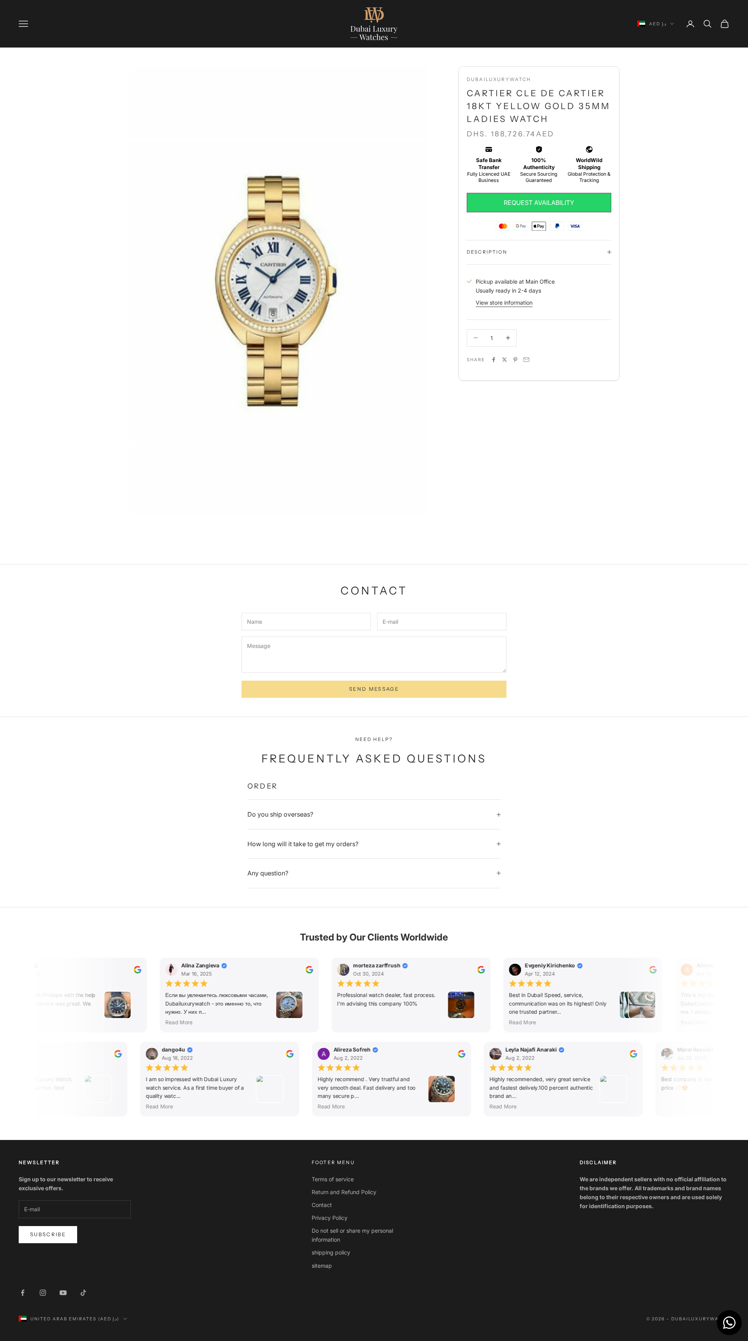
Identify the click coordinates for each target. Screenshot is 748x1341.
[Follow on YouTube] (63, 1293)
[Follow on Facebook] (22, 1293)
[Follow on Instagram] (43, 1293)
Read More (176, 1022)
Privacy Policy (330, 1217)
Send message (374, 689)
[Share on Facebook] (493, 359)
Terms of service (333, 1179)
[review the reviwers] (135, 969)
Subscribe (48, 1234)
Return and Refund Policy (344, 1192)
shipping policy (331, 1252)
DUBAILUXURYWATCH (499, 79)
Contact (322, 1205)
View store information (504, 302)
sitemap (322, 1265)
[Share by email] (526, 359)
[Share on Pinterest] (515, 359)
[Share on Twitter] (504, 359)
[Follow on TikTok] (83, 1293)
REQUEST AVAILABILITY (539, 202)
